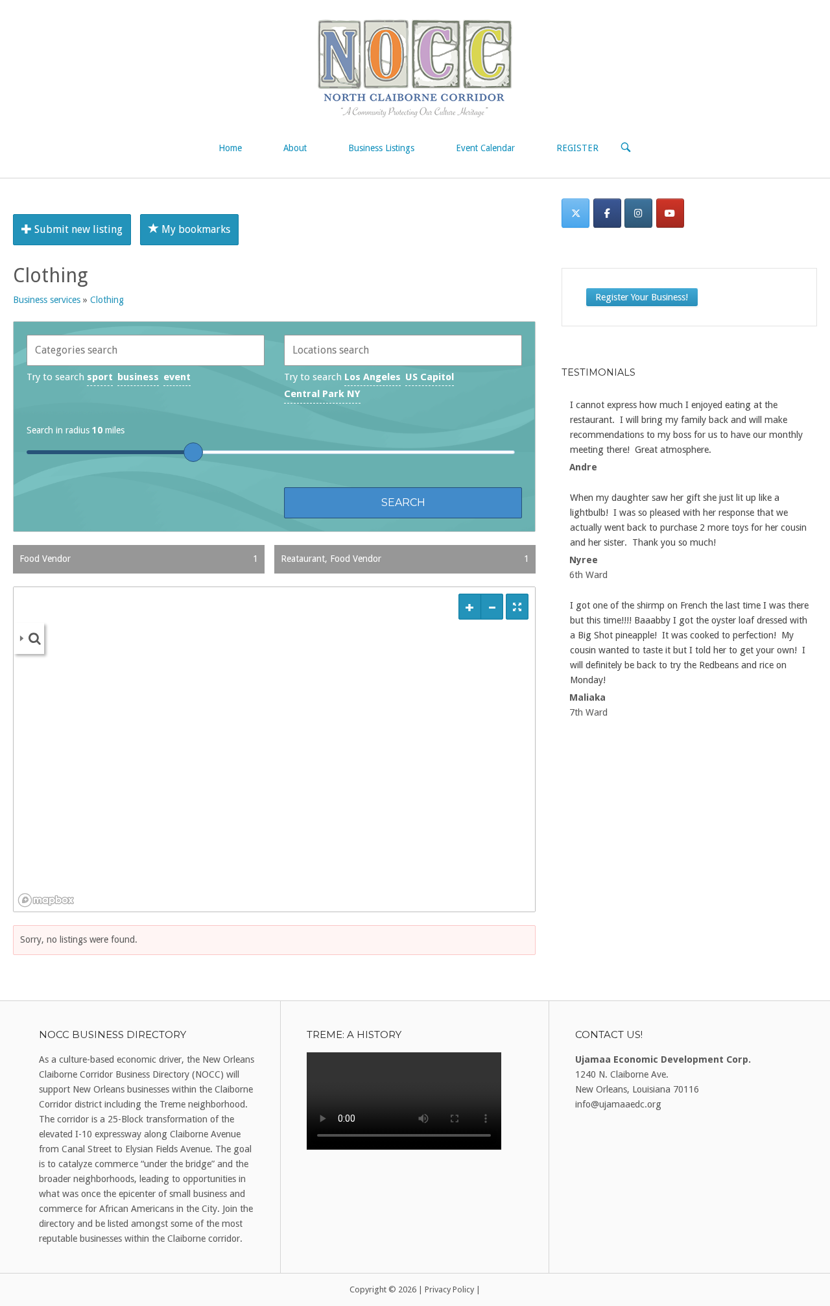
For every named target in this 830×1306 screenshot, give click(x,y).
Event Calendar (485, 148)
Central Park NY (322, 394)
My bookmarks (194, 229)
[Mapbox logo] (46, 900)
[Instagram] (638, 213)
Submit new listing (77, 229)
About (295, 148)
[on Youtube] (670, 213)
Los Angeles (372, 377)
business (138, 377)
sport (100, 377)
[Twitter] (575, 213)
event (177, 377)
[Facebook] (607, 213)
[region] (274, 749)
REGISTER (577, 148)
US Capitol (429, 377)
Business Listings (381, 148)
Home (230, 148)
